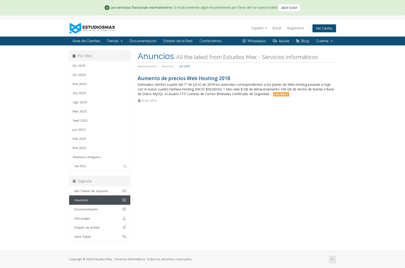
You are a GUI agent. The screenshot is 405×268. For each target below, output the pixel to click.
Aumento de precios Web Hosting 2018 (184, 78)
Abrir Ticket (82, 236)
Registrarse (295, 28)
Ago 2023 (80, 102)
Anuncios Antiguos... (87, 157)
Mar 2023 (80, 111)
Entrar (276, 28)
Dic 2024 (79, 75)
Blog (304, 41)
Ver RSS (79, 166)
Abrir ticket (289, 7)
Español (257, 28)
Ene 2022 (79, 148)
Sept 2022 (80, 120)
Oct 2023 (79, 93)
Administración (147, 66)
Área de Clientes (86, 41)
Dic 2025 (79, 65)
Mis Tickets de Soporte (90, 191)
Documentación (143, 41)
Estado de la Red (178, 41)
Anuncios (168, 66)
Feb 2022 (79, 139)
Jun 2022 (79, 129)
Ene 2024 (79, 84)
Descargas (81, 218)
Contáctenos (210, 41)
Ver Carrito (324, 28)
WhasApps (256, 41)
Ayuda (283, 41)
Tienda (113, 41)
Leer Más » (281, 94)
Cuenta (323, 41)
